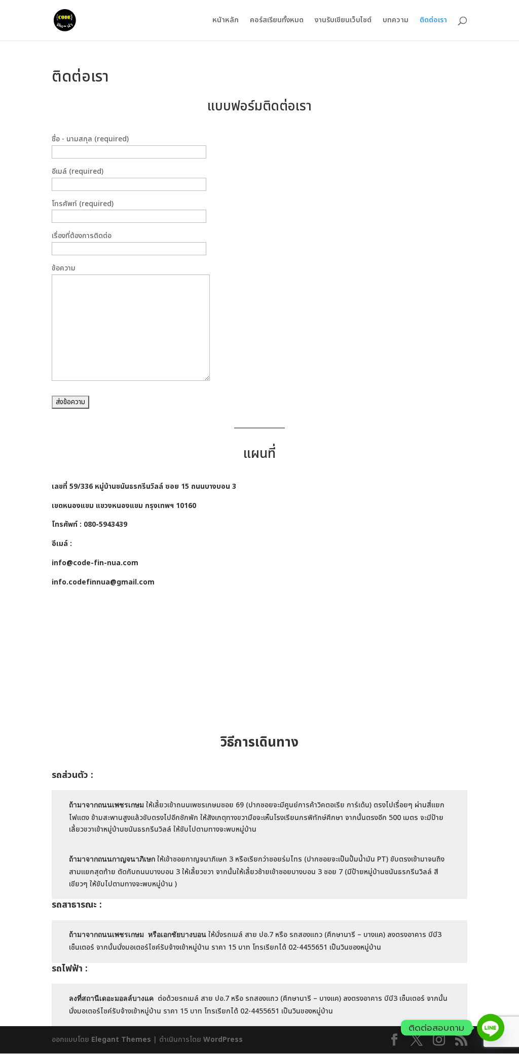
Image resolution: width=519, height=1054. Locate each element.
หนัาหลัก (225, 21)
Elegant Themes (121, 1039)
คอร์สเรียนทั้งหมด (277, 21)
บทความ (396, 21)
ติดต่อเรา (433, 21)
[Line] (490, 1027)
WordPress (223, 1039)
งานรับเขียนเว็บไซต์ (343, 21)
